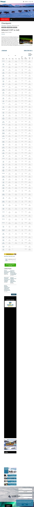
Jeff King (3, 66)
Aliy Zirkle (3, 86)
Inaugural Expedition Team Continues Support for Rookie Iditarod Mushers (13, 280)
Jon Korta (3, 158)
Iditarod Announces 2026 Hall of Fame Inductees (7, 272)
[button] (23, 1)
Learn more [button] (29, 502)
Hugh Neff (3, 124)
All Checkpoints (9, 27)
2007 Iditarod (3, 25)
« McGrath (4, 50)
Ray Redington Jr (3, 119)
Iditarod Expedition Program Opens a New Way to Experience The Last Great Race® (7, 288)
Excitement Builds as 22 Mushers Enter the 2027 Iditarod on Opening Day (13, 272)
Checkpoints (9, 25)
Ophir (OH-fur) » (28, 50)
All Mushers (3, 27)
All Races (15, 27)
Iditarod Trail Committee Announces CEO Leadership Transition (7, 279)
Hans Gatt (3, 109)
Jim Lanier (3, 103)
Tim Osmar (3, 138)
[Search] (32, 1)
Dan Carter (3, 222)
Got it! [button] (25, 504)
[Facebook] (26, 1)
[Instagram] (29, 1)
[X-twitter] (27, 1)
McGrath (29, 55)
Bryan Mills (3, 173)
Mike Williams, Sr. (3, 171)
